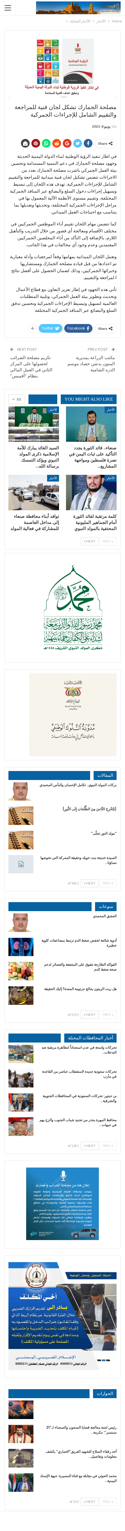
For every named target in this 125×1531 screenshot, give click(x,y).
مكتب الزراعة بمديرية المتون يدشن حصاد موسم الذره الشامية (91, 363)
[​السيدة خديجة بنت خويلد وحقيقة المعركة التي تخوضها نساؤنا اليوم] (20, 864)
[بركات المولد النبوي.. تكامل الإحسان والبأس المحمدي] (20, 791)
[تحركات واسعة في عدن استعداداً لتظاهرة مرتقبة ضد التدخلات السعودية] (20, 1054)
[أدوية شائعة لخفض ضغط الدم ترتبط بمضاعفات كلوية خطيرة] (20, 947)
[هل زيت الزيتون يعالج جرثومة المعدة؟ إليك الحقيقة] (20, 995)
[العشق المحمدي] (20, 922)
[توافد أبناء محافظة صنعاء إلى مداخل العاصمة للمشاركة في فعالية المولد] (33, 492)
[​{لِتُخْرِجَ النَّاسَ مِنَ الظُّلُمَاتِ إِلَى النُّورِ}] (20, 815)
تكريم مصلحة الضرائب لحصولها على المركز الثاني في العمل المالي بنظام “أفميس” (31, 366)
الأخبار (111, 409)
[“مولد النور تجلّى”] (20, 840)
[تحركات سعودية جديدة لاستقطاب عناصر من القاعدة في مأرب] (20, 1078)
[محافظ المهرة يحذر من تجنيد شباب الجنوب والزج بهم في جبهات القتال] (20, 1126)
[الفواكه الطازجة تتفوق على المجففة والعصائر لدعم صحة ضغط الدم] (20, 971)
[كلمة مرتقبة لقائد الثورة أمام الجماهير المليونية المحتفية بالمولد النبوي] (91, 492)
